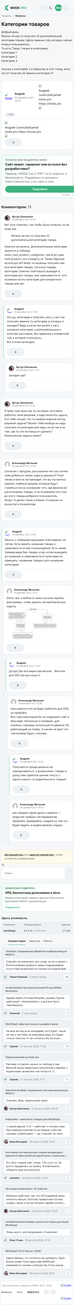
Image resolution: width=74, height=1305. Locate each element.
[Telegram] (46, 1292)
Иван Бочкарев (18, 1141)
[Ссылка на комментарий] (59, 294)
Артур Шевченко (22, 216)
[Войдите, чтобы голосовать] (9, 142)
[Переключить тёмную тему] (50, 7)
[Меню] (66, 7)
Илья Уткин (16, 1240)
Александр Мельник (24, 463)
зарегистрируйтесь (41, 854)
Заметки (34, 940)
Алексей (15, 1013)
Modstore (6, 1292)
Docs (20, 1292)
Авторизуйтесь (13, 854)
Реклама (66, 195)
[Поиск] (42, 7)
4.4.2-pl (28, 930)
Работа (47, 940)
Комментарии (17, 940)
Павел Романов (19, 976)
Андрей (20, 93)
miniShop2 (9, 930)
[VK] (53, 1292)
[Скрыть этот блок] (69, 158)
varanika (14, 1178)
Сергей (14, 1046)
